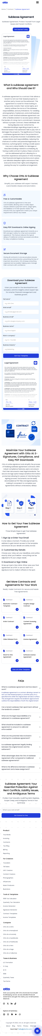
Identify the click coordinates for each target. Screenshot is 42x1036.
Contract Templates (10, 914)
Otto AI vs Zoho (8, 927)
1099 (4, 974)
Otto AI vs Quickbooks (10, 938)
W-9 (4, 970)
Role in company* (9, 335)
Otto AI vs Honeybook (10, 931)
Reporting (6, 853)
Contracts (6, 842)
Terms (19, 1026)
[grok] (20, 1014)
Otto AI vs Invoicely (9, 934)
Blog (13, 1026)
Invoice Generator (9, 906)
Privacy (25, 1026)
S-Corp (5, 966)
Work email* (7, 307)
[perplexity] (8, 1014)
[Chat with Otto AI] (37, 1031)
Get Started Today (21, 29)
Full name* (6, 299)
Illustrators (6, 889)
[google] (16, 1014)
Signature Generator (10, 910)
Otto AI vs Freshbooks (10, 942)
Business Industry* (9, 345)
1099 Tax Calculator (10, 899)
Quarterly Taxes (8, 977)
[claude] (12, 1014)
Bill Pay (5, 850)
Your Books (7, 835)
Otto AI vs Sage (8, 949)
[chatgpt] (4, 1014)
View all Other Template (21, 670)
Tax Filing (6, 846)
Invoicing (6, 838)
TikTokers (6, 867)
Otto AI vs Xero (8, 946)
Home (4, 9)
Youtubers (6, 863)
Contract (10, 9)
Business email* (8, 317)
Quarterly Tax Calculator (11, 902)
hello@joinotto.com (25, 1029)
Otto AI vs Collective (10, 953)
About (8, 1026)
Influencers (7, 882)
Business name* (8, 326)
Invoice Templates (9, 917)
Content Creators (9, 874)
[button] (21, 688)
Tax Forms (6, 981)
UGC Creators (8, 870)
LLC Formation (8, 962)
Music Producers (8, 885)
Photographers (8, 878)
